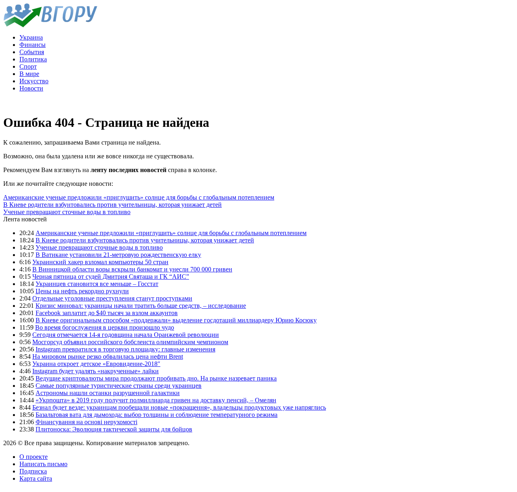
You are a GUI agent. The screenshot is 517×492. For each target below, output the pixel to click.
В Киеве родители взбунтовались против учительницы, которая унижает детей (112, 204)
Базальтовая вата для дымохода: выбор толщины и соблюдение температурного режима (156, 414)
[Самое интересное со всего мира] (50, 25)
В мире (29, 73)
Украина (31, 37)
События (31, 51)
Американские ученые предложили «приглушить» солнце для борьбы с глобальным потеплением (138, 197)
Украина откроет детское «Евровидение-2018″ (96, 363)
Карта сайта (35, 478)
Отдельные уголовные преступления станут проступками (112, 298)
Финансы (32, 44)
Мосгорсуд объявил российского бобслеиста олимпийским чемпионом (130, 342)
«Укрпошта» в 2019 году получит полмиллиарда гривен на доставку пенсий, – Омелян (156, 400)
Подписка (33, 471)
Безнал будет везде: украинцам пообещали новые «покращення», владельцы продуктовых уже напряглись (179, 407)
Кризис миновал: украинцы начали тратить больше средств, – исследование (141, 305)
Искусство (33, 81)
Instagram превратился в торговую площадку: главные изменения (125, 349)
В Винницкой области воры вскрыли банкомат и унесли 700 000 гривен (132, 269)
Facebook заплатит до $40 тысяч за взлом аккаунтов (107, 312)
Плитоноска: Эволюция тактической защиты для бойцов (114, 429)
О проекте (33, 456)
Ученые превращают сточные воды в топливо (66, 211)
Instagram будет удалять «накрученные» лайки (95, 371)
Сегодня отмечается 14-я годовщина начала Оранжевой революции (125, 334)
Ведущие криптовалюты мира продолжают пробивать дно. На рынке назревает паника (156, 378)
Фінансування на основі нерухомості (86, 421)
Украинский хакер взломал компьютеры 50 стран (100, 262)
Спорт (28, 66)
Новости (31, 88)
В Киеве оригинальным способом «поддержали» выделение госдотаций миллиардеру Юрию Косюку (176, 320)
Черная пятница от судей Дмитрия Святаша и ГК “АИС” (110, 276)
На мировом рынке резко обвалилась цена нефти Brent (107, 356)
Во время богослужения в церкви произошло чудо (104, 327)
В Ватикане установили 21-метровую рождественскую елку (118, 254)
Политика (33, 59)
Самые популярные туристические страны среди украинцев (119, 385)
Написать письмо (43, 463)
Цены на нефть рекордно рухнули (82, 291)
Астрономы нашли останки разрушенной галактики (108, 392)
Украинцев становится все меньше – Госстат (97, 283)
